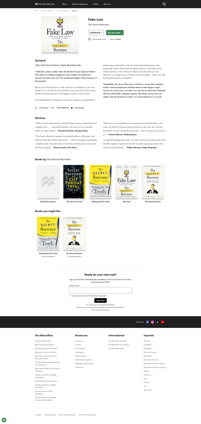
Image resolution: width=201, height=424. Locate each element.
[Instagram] (152, 322)
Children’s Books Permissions (46, 381)
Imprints (149, 335)
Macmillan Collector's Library (155, 367)
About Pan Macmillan (43, 341)
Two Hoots (148, 390)
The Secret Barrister (63, 10)
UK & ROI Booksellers (83, 360)
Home (37, 10)
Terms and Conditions (67, 415)
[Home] (44, 4)
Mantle (146, 371)
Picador (147, 382)
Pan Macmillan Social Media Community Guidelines (45, 398)
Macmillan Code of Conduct (45, 352)
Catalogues (79, 352)
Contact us (79, 341)
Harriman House (150, 352)
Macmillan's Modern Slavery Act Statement (47, 370)
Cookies (38, 415)
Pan (145, 379)
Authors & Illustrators (80, 4)
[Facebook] (147, 322)
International (116, 335)
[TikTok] (157, 322)
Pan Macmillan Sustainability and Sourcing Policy (47, 363)
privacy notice (86, 307)
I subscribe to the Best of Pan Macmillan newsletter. (89, 296)
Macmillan (148, 356)
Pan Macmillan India (116, 348)
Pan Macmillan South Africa (118, 345)
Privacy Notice (50, 415)
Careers (78, 345)
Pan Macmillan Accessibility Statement (45, 386)
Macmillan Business (151, 360)
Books (64, 4)
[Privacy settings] (4, 420)
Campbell (147, 345)
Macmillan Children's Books (154, 363)
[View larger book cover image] (60, 34)
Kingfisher (147, 348)
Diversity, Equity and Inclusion (46, 348)
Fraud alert (79, 367)
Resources (81, 335)
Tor (145, 386)
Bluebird (147, 341)
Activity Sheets (80, 356)
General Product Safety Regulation (44, 392)
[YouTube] (162, 322)
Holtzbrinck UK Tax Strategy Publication (45, 376)
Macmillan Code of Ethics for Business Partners (46, 357)
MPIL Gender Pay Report (44, 345)
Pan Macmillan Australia (117, 341)
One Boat (147, 375)
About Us (107, 4)
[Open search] (164, 4)
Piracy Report (80, 348)
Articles (96, 4)
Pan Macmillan (44, 335)
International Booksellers (84, 363)
